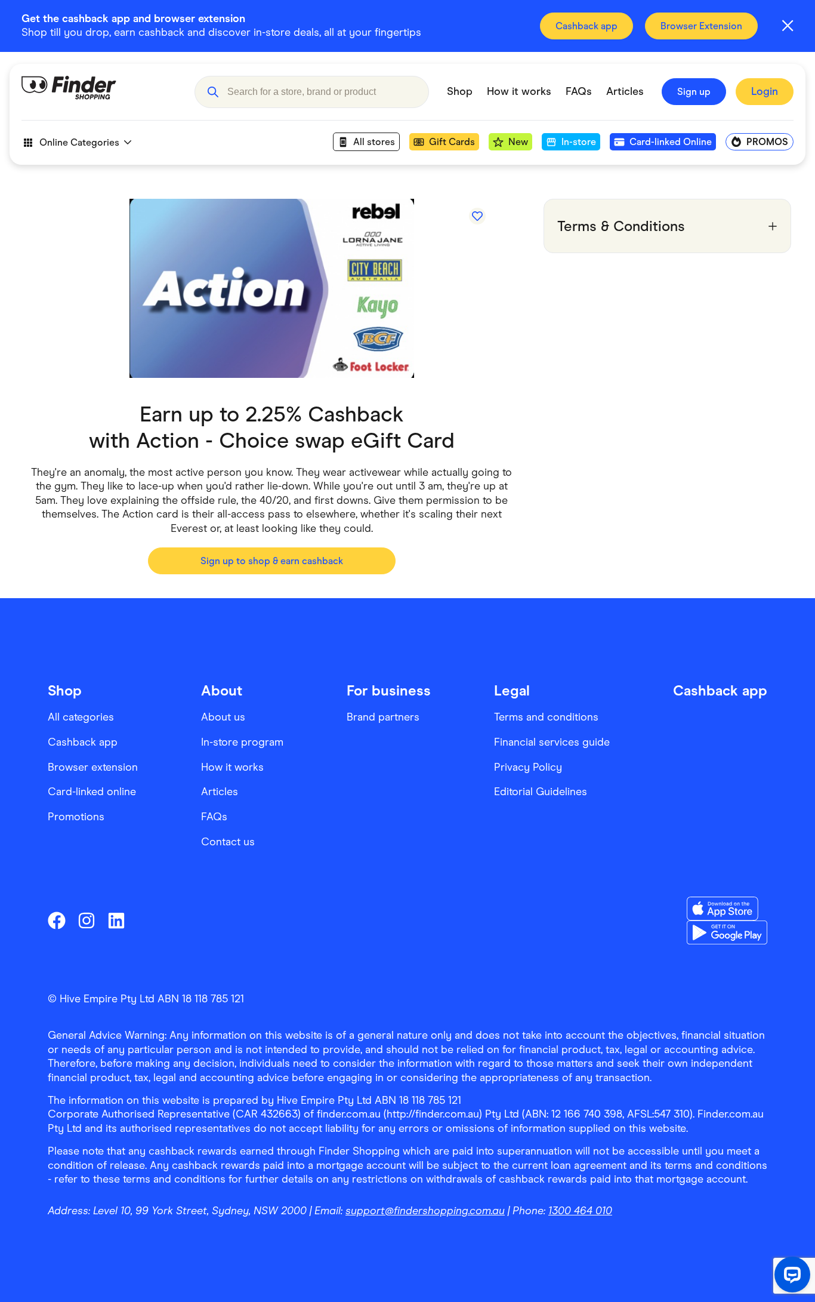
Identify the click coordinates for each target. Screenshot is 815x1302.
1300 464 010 (580, 1210)
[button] (212, 92)
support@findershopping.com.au (425, 1210)
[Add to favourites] (477, 216)
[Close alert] (788, 26)
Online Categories (79, 142)
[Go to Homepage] (99, 92)
